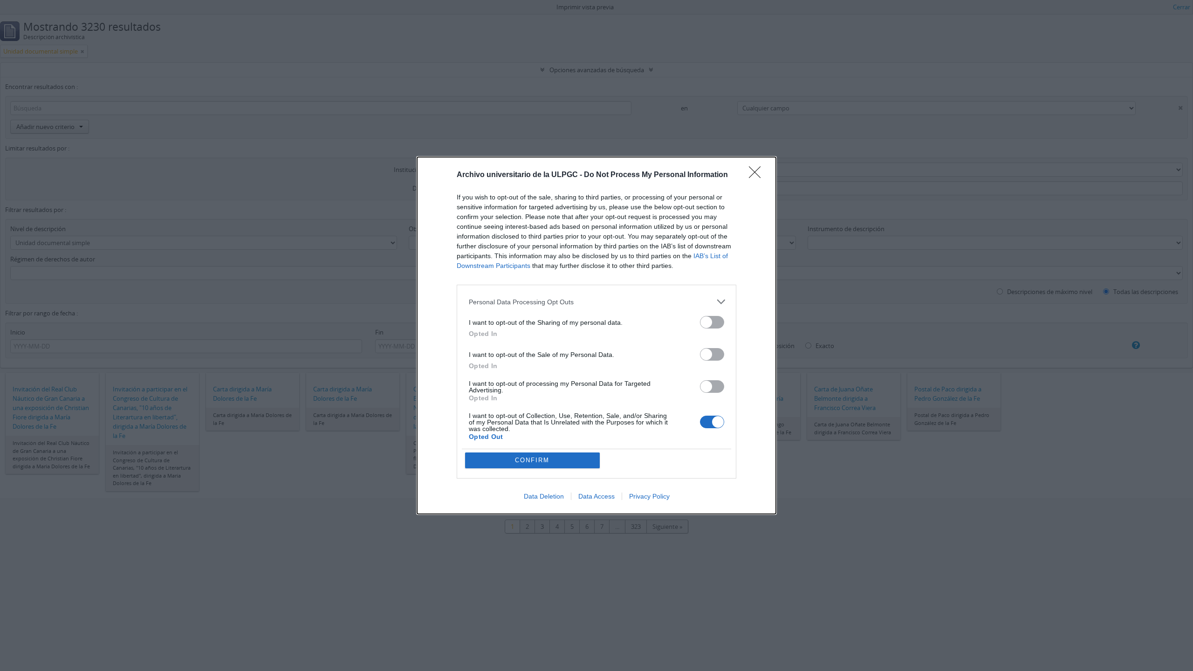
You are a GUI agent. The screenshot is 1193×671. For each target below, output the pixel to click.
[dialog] (596, 335)
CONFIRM (532, 460)
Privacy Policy (649, 496)
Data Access (596, 496)
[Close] (758, 175)
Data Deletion (544, 496)
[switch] (712, 322)
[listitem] (596, 302)
